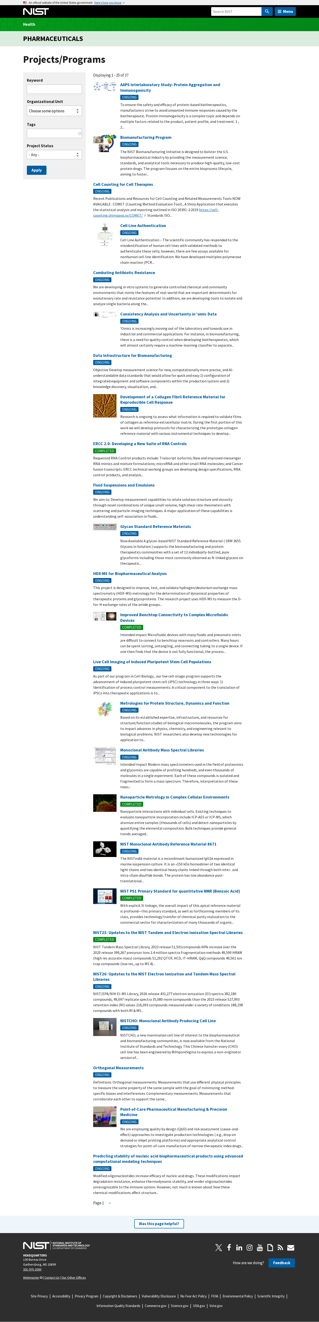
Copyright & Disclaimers (120, 1296)
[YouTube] (260, 1247)
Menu (288, 11)
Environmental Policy (238, 1296)
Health (29, 24)
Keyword (35, 80)
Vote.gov (216, 1306)
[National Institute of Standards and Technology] (56, 1245)
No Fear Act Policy (193, 1296)
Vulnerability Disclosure (159, 1296)
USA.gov (199, 1306)
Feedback (281, 1262)
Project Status (40, 146)
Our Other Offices (73, 1277)
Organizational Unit (45, 101)
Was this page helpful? (159, 1223)
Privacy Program (86, 1296)
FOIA (214, 1296)
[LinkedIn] (239, 1247)
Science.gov (179, 1306)
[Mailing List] (291, 1247)
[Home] (36, 11)
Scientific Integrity (271, 1296)
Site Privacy (39, 1296)
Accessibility (61, 1296)
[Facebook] (229, 1247)
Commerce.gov (156, 1306)
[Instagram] (250, 1247)
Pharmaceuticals (53, 38)
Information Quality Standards (118, 1306)
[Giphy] (270, 1247)
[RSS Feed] (280, 1247)
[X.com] (219, 1247)
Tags (31, 124)
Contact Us (51, 1277)
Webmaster (31, 1277)
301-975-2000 (32, 1269)
